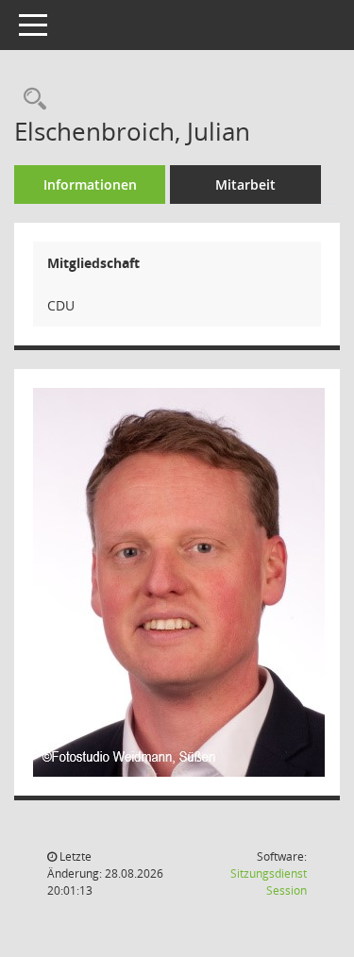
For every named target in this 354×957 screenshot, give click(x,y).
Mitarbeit (245, 184)
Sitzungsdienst (268, 881)
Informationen (90, 184)
